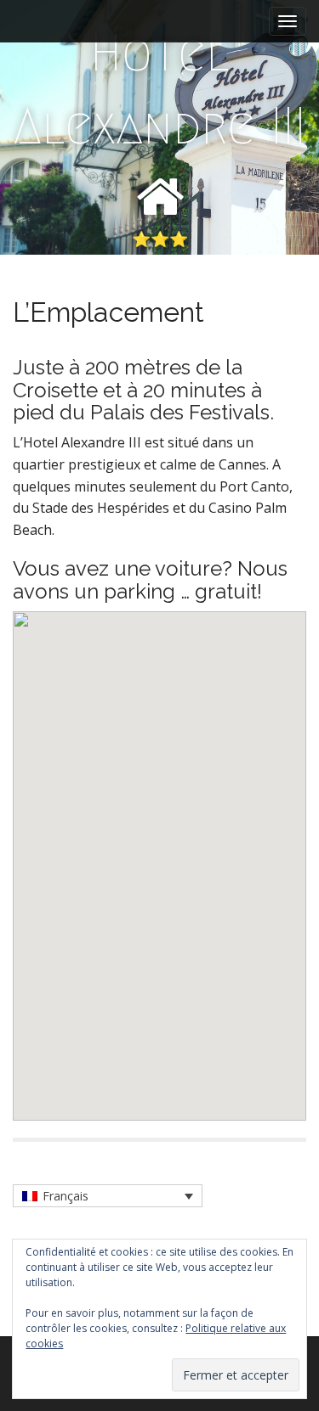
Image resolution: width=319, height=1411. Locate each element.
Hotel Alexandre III (160, 89)
